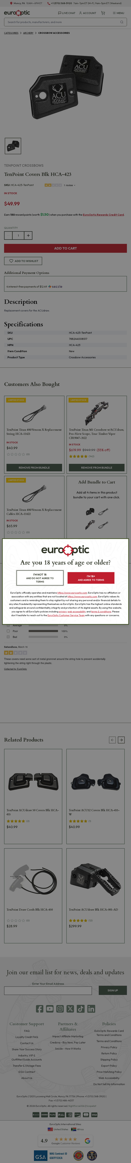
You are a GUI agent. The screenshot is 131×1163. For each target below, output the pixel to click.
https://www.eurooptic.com (72, 592)
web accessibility (76, 611)
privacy (63, 611)
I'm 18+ (91, 578)
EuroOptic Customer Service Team (66, 615)
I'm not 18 (40, 578)
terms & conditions (101, 611)
